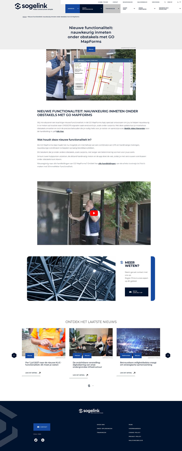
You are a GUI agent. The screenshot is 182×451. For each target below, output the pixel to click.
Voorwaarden (135, 428)
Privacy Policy (135, 436)
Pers (131, 424)
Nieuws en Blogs (127, 2)
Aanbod (71, 8)
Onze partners (142, 8)
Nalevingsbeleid (142, 2)
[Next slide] (168, 355)
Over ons (125, 8)
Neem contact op (137, 291)
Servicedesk (155, 2)
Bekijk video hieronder (134, 128)
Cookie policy (134, 432)
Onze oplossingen (87, 8)
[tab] (89, 386)
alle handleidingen (107, 163)
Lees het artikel (31, 373)
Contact (115, 2)
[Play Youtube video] (94, 213)
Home (24, 17)
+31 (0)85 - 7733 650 (103, 2)
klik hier (60, 131)
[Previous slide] (14, 355)
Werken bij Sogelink (164, 8)
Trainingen (110, 8)
